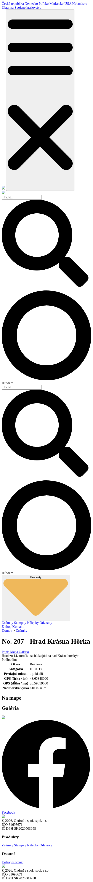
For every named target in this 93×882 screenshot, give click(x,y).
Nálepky (33, 623)
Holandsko (79, 3)
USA (67, 3)
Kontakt (17, 626)
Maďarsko (57, 3)
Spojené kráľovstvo (27, 7)
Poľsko (44, 3)
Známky (8, 623)
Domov (7, 630)
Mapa (14, 652)
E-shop (7, 626)
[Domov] (4, 188)
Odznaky (46, 623)
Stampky (20, 623)
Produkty (36, 577)
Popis (6, 652)
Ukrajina (8, 7)
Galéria (24, 652)
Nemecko (31, 3)
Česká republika (13, 3)
